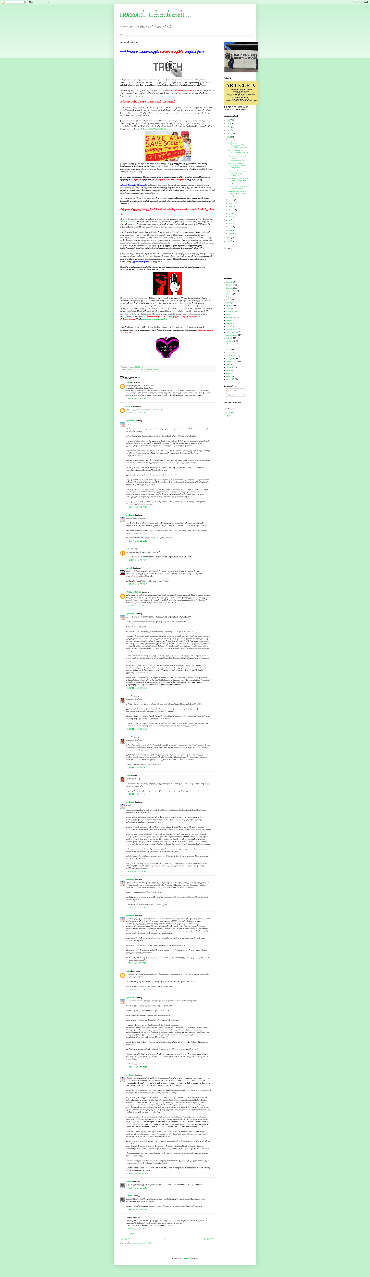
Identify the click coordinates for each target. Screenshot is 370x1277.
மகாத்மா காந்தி (231, 362)
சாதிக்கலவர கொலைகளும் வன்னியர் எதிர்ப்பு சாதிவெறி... (237, 173)
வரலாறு (229, 373)
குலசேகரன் (130, 421)
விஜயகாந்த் (230, 379)
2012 (229, 137)
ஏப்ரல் (231, 223)
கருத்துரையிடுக (129, 1234)
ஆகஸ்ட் (232, 210)
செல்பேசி (229, 320)
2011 (229, 238)
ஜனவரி (231, 234)
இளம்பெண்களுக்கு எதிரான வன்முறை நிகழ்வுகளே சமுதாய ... (238, 180)
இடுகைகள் (231, 390)
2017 (229, 120)
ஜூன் (231, 217)
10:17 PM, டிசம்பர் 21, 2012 (136, 541)
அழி (128, 549)
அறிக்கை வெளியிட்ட (128, 221)
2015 (229, 127)
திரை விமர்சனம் (231, 329)
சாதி (141, 369)
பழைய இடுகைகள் (208, 1239)
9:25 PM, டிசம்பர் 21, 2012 (136, 413)
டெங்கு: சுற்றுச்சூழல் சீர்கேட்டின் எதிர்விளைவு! (238, 151)
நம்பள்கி (129, 568)
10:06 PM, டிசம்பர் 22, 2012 (136, 1067)
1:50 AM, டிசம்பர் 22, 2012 (136, 606)
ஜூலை (231, 213)
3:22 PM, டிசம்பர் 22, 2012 (136, 908)
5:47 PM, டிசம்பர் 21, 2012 (136, 399)
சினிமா (228, 314)
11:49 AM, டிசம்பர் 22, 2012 (136, 729)
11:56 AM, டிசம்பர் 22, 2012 (136, 794)
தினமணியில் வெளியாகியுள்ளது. (155, 129)
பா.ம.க (228, 350)
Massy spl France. (133, 592)
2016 (229, 123)
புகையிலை (230, 353)
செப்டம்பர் (232, 207)
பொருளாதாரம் (231, 356)
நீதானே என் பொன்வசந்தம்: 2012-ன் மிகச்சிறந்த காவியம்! (237, 145)
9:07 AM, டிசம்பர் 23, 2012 (136, 1174)
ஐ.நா (228, 297)
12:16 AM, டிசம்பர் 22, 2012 (136, 584)
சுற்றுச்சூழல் (230, 317)
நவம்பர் (231, 200)
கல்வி (228, 300)
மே (230, 220)
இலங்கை (229, 294)
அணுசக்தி (230, 282)
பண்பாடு (229, 338)
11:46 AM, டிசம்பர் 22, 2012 (136, 688)
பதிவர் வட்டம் (230, 344)
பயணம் (229, 347)
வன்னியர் (156, 369)
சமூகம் (228, 306)
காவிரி (228, 303)
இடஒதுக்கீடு (230, 291)
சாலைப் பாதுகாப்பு (232, 311)
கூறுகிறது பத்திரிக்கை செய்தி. (155, 319)
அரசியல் (129, 369)
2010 (229, 241)
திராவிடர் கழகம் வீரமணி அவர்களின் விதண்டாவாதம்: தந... (237, 158)
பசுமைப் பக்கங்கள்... (156, 14)
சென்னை (229, 323)
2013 (229, 134)
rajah (128, 382)
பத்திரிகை (229, 341)
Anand (129, 1181)
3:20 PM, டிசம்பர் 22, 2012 (136, 872)
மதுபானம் (229, 367)
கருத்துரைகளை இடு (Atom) (142, 1243)
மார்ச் (231, 227)
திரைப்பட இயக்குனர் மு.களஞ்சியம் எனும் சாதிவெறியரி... (236, 165)
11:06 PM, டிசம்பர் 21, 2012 (136, 560)
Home (120, 34)
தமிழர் (228, 326)
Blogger (186, 1258)
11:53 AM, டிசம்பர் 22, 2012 (136, 768)
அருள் (128, 696)
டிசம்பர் (231, 140)
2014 (229, 130)
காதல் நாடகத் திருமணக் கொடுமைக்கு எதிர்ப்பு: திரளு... (237, 193)
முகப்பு (166, 1239)
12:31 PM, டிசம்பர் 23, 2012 (136, 1210)
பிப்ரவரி (231, 230)
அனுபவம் (136, 369)
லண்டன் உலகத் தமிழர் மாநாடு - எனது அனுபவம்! (238, 187)
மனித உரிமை (148, 369)
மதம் (228, 364)
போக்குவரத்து (231, 359)
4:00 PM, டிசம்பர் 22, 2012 (136, 990)
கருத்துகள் (231, 395)
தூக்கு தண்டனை (232, 332)
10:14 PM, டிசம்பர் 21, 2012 (136, 507)
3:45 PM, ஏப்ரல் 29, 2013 (135, 1229)
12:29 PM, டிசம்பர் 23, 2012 (136, 1188)
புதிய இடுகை (125, 1239)
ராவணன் (129, 406)
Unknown (230, 413)
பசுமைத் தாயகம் (232, 335)
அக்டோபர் (232, 203)
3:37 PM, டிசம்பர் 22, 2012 (136, 963)
